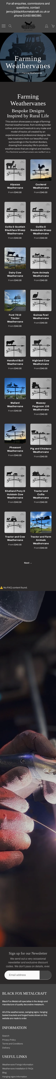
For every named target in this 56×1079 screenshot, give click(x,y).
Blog (4, 1072)
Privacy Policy (9, 1040)
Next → (28, 563)
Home (16, 73)
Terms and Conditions (12, 1043)
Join (46, 975)
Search (5, 1036)
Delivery (6, 1048)
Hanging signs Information (14, 1076)
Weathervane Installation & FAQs (17, 1068)
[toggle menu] (3, 26)
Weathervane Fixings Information (17, 1064)
